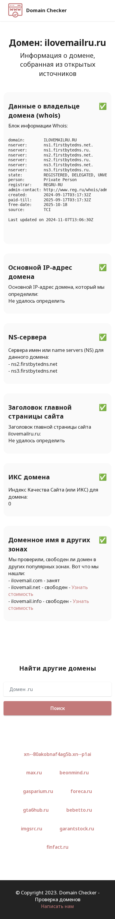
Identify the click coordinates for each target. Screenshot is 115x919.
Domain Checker (46, 10)
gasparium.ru (38, 791)
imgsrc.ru (31, 828)
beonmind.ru (74, 772)
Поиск (57, 708)
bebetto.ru (79, 810)
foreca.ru (81, 791)
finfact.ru (57, 847)
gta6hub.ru (36, 810)
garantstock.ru (77, 828)
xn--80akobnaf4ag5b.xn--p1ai (57, 754)
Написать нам (57, 906)
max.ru (34, 772)
